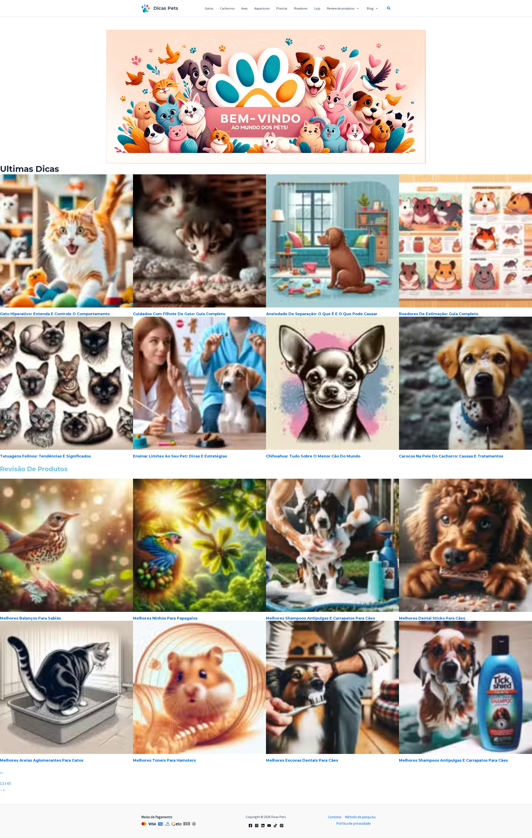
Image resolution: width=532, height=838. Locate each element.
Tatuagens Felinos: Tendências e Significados (45, 456)
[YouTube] (269, 825)
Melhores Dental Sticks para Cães (432, 618)
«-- (2, 772)
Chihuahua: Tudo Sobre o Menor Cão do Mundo (313, 456)
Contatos (334, 817)
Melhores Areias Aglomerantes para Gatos (41, 760)
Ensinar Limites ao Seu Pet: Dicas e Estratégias (180, 456)
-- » (2, 790)
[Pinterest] (281, 825)
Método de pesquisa (360, 817)
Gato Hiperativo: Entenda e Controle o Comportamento (55, 314)
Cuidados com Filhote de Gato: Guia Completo (179, 314)
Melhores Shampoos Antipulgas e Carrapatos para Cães (320, 618)
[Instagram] (257, 825)
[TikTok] (275, 825)
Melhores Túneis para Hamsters (164, 760)
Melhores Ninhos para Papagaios (165, 618)
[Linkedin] (263, 825)
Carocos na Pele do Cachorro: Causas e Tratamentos (451, 456)
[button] (357, 8)
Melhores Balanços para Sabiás (30, 618)
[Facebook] (250, 825)
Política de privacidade (353, 823)
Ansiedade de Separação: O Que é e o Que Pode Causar (321, 314)
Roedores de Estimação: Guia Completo (438, 314)
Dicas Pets (165, 8)
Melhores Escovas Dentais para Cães (302, 760)
